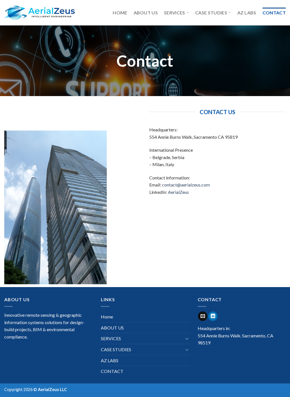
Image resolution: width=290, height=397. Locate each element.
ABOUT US (146, 12)
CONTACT (274, 12)
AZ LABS (246, 12)
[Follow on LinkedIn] (213, 316)
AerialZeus (178, 192)
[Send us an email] (202, 316)
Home (120, 12)
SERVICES (174, 12)
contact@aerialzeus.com (186, 184)
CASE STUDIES (211, 12)
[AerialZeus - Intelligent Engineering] (39, 13)
